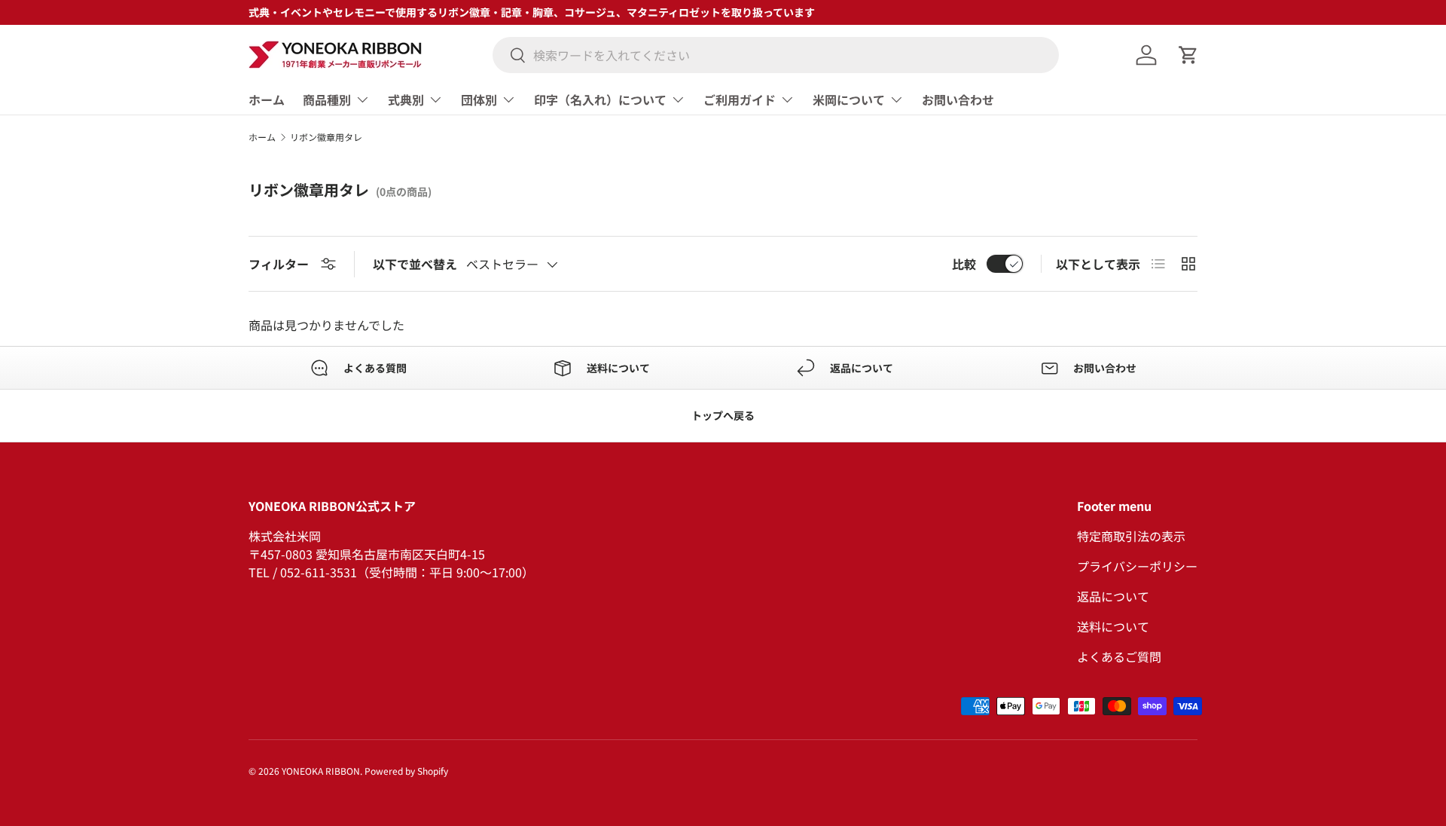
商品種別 (327, 99)
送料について (1113, 626)
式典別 (406, 99)
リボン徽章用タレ (326, 137)
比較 (964, 264)
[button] (1188, 55)
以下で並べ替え (415, 264)
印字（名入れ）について (600, 99)
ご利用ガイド (739, 99)
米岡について (849, 99)
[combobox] (775, 55)
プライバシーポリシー (1137, 566)
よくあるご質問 (1119, 656)
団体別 (479, 99)
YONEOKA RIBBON (321, 770)
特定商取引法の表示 (1131, 536)
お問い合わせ (958, 99)
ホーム (267, 99)
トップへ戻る (723, 415)
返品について (1113, 596)
